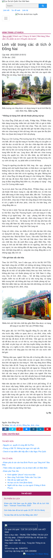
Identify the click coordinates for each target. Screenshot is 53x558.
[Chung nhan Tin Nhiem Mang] (35, 553)
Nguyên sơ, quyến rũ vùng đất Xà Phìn (18, 445)
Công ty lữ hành (29, 36)
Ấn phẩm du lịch (13, 39)
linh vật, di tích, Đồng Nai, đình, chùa (24, 425)
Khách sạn (17, 36)
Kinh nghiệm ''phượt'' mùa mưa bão (21, 475)
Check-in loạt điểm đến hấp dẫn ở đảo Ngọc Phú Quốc (24, 452)
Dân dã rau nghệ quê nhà (17, 480)
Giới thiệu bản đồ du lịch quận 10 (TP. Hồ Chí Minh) (24, 510)
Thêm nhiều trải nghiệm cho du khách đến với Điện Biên (25, 468)
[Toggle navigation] (6, 18)
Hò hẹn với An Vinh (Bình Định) (19, 483)
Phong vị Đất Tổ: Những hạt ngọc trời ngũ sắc (21, 448)
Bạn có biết (7, 36)
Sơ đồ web (16, 10)
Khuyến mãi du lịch (28, 39)
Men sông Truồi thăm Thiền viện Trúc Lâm (24, 477)
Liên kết (6, 10)
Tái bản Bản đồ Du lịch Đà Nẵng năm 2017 (21, 515)
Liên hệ (25, 10)
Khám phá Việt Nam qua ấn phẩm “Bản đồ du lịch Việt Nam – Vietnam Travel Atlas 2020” (26, 504)
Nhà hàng (41, 36)
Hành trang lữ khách (12, 32)
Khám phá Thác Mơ (11, 471)
